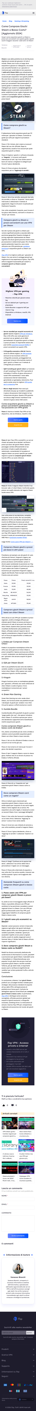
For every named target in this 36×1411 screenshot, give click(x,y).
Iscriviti (29, 1332)
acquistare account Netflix (20, 345)
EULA (3, 1400)
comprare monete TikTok (18, 537)
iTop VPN (5, 12)
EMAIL (5, 1204)
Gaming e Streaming (21, 21)
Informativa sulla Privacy (9, 6)
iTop (18, 1319)
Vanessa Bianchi (4, 46)
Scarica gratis (18, 420)
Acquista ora (18, 425)
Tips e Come (6, 1119)
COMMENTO (6, 1213)
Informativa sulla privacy (9, 1398)
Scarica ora (17, 321)
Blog (10, 21)
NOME (5, 1196)
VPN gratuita (26, 353)
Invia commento (18, 1236)
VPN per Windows (26, 334)
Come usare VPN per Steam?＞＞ (22, 542)
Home (4, 21)
